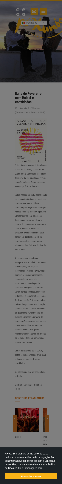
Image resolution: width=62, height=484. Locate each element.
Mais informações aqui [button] (30, 468)
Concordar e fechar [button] (31, 476)
